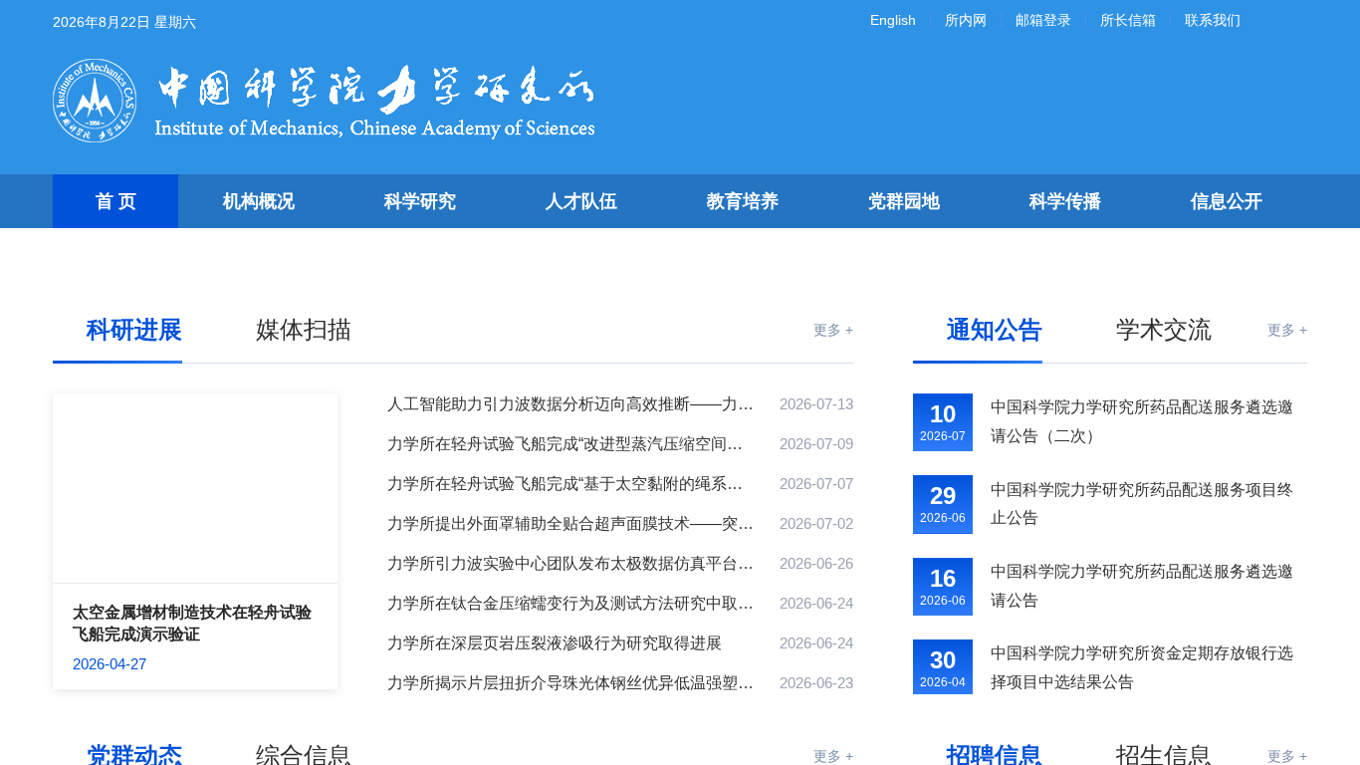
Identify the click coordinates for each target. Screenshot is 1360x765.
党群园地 (904, 201)
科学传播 (1065, 201)
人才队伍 (581, 201)
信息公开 (1226, 201)
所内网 (966, 20)
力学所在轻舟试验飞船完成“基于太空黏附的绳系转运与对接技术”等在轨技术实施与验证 (571, 483)
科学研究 (420, 201)
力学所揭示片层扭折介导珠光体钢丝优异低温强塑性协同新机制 (571, 682)
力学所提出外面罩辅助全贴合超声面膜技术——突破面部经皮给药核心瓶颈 (571, 523)
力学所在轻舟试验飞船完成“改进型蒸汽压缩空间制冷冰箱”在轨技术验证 (571, 443)
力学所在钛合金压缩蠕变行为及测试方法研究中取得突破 (571, 603)
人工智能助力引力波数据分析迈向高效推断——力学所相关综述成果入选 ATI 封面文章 (571, 403)
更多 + (833, 330)
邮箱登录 (1043, 20)
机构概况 (259, 201)
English (893, 20)
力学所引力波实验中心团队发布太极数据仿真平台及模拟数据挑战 (571, 563)
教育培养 (743, 201)
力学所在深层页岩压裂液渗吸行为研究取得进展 (554, 643)
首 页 (116, 201)
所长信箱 (1128, 20)
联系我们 (1213, 20)
